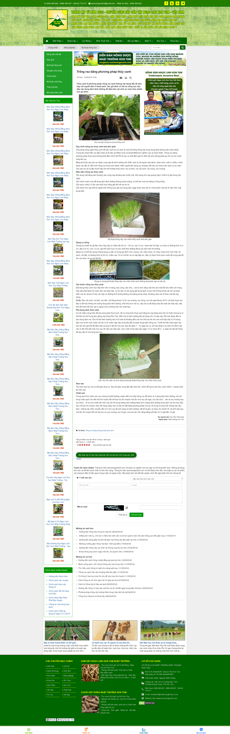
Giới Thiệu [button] (57, 40)
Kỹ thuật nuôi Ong (54, 81)
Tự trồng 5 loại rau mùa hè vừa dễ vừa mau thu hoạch (101, 576)
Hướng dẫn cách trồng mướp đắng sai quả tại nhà (99, 560)
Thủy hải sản (52, 87)
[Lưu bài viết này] (131, 77)
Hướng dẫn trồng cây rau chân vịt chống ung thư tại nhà (102, 547)
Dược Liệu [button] (72, 40)
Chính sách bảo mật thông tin (57, 585)
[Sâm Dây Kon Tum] (164, 101)
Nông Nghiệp (68, 675)
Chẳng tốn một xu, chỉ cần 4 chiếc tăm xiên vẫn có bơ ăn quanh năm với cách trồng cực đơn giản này (122, 535)
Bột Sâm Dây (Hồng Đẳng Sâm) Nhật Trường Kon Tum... (58, 332)
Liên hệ (66, 666)
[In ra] (126, 77)
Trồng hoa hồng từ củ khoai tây (91, 596)
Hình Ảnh (67, 671)
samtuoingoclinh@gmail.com (103, 3)
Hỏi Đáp (67, 694)
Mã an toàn (82, 506)
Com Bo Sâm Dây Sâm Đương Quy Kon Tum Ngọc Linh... (58, 307)
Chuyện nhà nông (54, 70)
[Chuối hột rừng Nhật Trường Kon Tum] (91, 704)
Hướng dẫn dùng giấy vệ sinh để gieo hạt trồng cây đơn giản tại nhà (107, 539)
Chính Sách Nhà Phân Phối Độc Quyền (58, 599)
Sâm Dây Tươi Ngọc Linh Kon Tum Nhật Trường (58, 284)
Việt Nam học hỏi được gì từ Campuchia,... (159, 642)
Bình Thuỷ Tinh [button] (103, 40)
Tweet (78, 458)
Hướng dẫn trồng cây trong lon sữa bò (95, 531)
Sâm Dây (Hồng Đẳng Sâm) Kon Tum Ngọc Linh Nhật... (58, 108)
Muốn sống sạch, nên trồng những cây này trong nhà (100, 564)
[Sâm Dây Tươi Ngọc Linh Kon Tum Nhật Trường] (58, 292)
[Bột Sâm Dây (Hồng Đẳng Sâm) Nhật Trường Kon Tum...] (58, 341)
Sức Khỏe (51, 675)
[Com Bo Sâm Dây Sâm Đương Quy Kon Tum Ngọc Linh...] (58, 316)
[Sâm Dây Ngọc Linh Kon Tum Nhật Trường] (91, 673)
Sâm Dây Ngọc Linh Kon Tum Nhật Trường (105, 661)
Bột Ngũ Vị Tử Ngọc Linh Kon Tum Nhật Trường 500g (58, 522)
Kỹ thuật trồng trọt (54, 65)
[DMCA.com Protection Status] (147, 702)
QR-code (52, 720)
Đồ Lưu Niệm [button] (133, 40)
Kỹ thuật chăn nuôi (54, 92)
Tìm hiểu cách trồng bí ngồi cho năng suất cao (98, 568)
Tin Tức (50, 694)
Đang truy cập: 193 (66, 720)
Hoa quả (50, 59)
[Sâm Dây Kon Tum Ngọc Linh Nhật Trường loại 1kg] (58, 248)
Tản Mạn (50, 690)
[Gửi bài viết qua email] (121, 77)
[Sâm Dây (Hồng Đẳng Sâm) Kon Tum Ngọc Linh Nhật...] (58, 116)
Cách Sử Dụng (52, 671)
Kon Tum (67, 685)
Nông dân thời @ (54, 54)
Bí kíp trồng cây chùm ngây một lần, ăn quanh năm (100, 551)
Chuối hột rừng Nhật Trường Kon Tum (104, 692)
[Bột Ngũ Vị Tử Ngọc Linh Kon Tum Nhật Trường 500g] (58, 530)
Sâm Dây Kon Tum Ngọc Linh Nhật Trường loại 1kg (58, 240)
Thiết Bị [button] (118, 40)
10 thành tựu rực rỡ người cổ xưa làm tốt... (111, 642)
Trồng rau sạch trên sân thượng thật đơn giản (97, 572)
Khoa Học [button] (174, 40)
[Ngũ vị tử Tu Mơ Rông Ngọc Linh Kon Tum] (58, 508)
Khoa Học (51, 680)
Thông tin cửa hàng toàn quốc (59, 605)
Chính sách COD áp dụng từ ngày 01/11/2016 (59, 612)
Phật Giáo (67, 690)
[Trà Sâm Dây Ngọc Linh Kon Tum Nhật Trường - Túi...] (58, 486)
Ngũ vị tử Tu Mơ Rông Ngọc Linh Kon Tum (58, 500)
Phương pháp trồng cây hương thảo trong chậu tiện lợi (101, 592)
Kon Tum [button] (161, 40)
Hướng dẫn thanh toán (58, 576)
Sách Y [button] (148, 40)
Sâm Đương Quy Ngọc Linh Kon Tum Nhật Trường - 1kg (58, 544)
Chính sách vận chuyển (59, 580)
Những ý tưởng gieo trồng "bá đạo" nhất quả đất (99, 543)
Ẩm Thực (67, 680)
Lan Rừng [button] (86, 40)
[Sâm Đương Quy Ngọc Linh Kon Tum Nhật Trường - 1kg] (58, 552)
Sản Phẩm (51, 685)
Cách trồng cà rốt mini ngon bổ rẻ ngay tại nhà (98, 580)
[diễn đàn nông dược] (130, 58)
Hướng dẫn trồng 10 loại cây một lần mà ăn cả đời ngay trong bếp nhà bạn (109, 588)
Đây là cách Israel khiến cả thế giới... (60, 642)
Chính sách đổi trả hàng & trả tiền (59, 592)
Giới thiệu (50, 666)
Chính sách (51, 76)
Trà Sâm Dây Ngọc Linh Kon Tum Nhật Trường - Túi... (58, 478)
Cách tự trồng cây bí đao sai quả (92, 584)
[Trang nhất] (47, 40)
